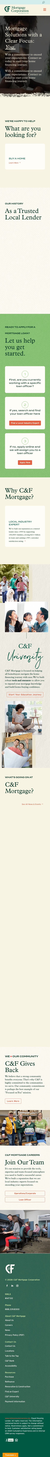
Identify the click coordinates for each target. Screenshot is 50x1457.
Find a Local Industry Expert (25, 423)
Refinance (9, 1381)
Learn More (13, 163)
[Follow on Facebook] (7, 1286)
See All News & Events (31, 804)
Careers (9, 1325)
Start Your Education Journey (25, 694)
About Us (9, 1320)
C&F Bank (9, 1361)
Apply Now (25, 462)
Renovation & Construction (17, 1386)
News (7, 1330)
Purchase (9, 1377)
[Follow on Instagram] (17, 1286)
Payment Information (15, 1401)
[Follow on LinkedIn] (12, 1286)
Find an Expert (12, 1391)
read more (12, 885)
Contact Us (10, 1346)
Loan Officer (25, 1199)
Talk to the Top (12, 1356)
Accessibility (11, 1366)
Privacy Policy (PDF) (14, 1335)
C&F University (12, 1396)
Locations (9, 1351)
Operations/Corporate (25, 1193)
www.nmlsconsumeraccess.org (18, 1418)
